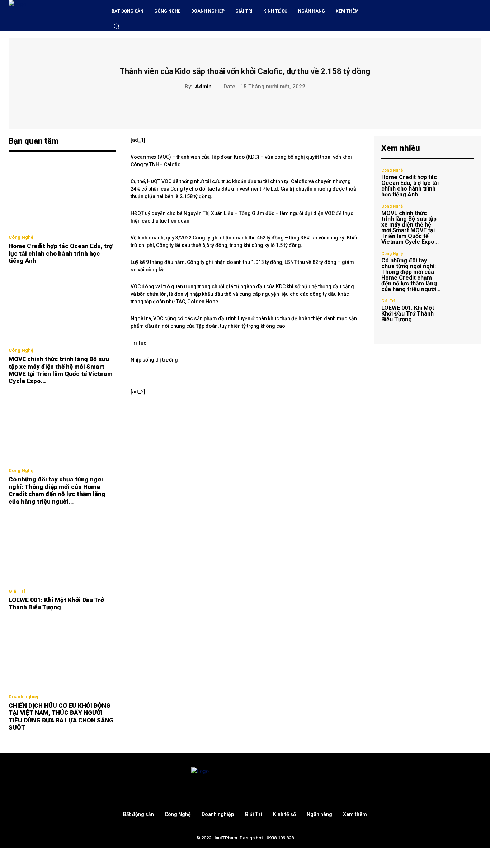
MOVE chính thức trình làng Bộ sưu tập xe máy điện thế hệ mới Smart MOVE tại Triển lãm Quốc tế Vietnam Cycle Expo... (61, 370)
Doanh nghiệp (24, 696)
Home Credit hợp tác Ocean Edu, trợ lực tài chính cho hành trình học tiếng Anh (61, 253)
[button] (116, 26)
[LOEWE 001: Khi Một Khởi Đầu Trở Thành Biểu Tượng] (62, 548)
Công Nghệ (21, 237)
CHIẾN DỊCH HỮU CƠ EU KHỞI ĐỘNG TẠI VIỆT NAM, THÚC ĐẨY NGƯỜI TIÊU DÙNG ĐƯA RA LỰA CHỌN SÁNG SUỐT (61, 716)
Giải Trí (17, 591)
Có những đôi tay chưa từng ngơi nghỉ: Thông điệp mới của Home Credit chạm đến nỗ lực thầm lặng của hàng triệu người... (57, 490)
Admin (203, 86)
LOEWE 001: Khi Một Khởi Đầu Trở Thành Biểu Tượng (56, 603)
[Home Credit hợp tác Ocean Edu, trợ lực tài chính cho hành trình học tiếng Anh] (62, 194)
